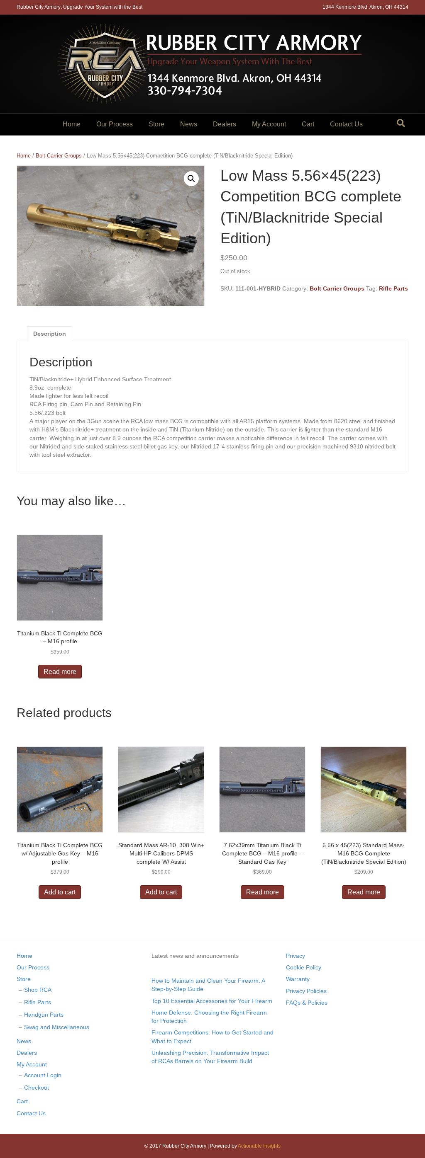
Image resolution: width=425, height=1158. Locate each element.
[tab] (49, 333)
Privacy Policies (306, 991)
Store (156, 124)
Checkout (36, 1087)
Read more (60, 671)
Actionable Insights (259, 1146)
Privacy (295, 955)
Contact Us (346, 124)
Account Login (42, 1075)
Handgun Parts (44, 1014)
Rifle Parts (393, 288)
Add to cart (60, 892)
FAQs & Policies (306, 1002)
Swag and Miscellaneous (56, 1027)
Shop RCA (37, 989)
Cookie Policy (303, 967)
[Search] (400, 123)
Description (49, 333)
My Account (269, 124)
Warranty (298, 979)
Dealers (224, 124)
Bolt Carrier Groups (59, 156)
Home (72, 124)
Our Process (114, 124)
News (188, 124)
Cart (308, 124)
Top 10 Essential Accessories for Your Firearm (211, 1001)
